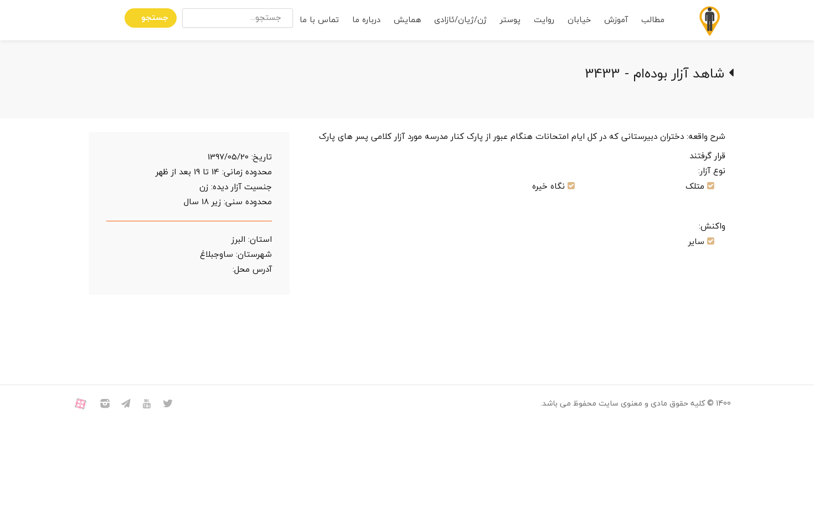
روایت (544, 20)
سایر (696, 242)
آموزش (616, 20)
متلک (695, 187)
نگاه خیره (548, 187)
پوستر (510, 20)
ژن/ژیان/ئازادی (460, 20)
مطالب (652, 20)
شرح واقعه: (706, 137)
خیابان (579, 20)
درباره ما (366, 20)
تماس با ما (319, 20)
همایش (407, 20)
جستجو (154, 18)
